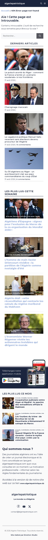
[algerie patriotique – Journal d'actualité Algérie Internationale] (14, 3)
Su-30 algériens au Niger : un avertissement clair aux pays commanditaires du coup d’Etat (21, 174)
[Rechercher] (39, 36)
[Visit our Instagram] (24, 506)
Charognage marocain (16, 107)
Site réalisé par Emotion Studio (24, 535)
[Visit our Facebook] (18, 506)
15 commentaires (23, 145)
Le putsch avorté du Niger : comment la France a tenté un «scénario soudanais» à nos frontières (24, 74)
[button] (41, 3)
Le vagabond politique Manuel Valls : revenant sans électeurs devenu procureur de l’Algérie (23, 139)
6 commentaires (23, 179)
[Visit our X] (29, 506)
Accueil (5, 11)
